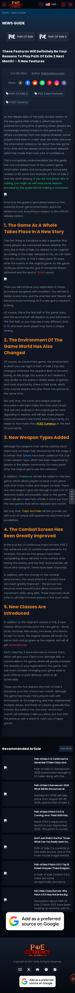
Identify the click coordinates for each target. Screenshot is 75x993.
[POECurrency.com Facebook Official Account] (46, 969)
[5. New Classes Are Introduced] (72, 501)
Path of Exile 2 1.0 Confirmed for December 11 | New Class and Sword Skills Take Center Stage (51, 760)
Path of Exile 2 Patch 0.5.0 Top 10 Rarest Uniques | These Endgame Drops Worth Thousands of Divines (52, 866)
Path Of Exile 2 (18, 93)
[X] (20, 83)
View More (65, 748)
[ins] (55, 969)
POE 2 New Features (50, 93)
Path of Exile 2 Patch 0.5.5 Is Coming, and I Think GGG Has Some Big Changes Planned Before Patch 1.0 (51, 813)
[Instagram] (56, 83)
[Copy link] (64, 83)
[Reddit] (35, 83)
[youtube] (20, 969)
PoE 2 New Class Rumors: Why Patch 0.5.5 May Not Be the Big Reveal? (51, 892)
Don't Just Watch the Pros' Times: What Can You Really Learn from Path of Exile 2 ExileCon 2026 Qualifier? (52, 840)
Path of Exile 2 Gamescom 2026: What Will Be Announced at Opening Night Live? (52, 787)
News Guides (19, 12)
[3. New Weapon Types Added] (72, 496)
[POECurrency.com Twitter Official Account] (28, 969)
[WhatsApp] (42, 83)
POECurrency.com (52, 73)
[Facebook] (27, 83)
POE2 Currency (18, 102)
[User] (63, 4)
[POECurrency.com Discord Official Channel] (37, 969)
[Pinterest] (49, 83)
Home (5, 12)
